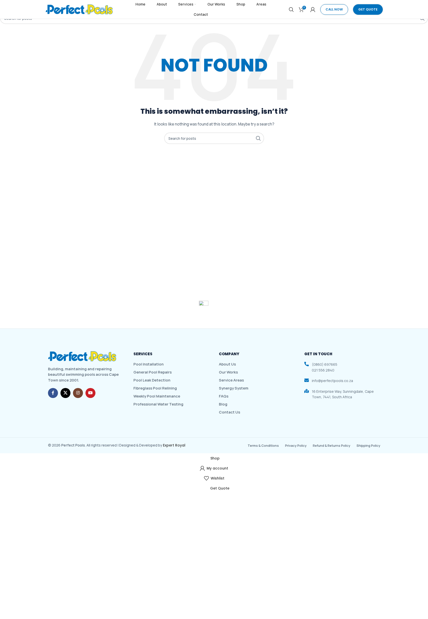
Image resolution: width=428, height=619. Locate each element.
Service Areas (231, 380)
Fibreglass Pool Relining (155, 388)
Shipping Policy (368, 445)
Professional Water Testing (158, 404)
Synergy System (233, 388)
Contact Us (229, 412)
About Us (227, 364)
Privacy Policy (296, 445)
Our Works (228, 372)
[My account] (313, 9)
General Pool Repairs (152, 372)
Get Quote (368, 9)
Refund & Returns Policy (331, 445)
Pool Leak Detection (151, 380)
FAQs (223, 396)
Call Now (334, 9)
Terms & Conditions (263, 445)
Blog (223, 404)
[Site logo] (79, 9)
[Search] (291, 9)
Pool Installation (148, 364)
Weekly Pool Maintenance (156, 396)
